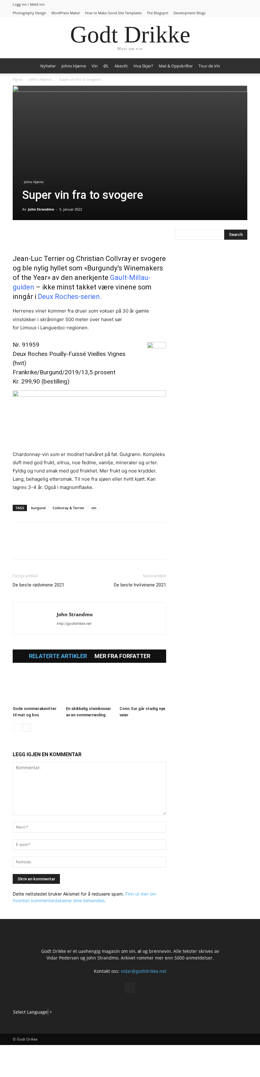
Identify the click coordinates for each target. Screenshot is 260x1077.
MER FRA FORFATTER (122, 656)
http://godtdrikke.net (74, 623)
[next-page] (27, 728)
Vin (95, 66)
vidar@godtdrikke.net (143, 971)
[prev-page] (17, 728)
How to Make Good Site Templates (113, 12)
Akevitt (121, 66)
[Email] (77, 236)
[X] (33, 236)
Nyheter (48, 66)
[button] (239, 66)
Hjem (17, 79)
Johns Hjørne (74, 66)
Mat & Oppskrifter (176, 66)
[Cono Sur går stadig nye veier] (143, 687)
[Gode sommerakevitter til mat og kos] (36, 687)
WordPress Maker (65, 12)
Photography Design (29, 12)
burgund (38, 507)
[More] (92, 236)
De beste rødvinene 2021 (38, 585)
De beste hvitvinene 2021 (140, 585)
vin (93, 507)
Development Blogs (189, 12)
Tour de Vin (209, 66)
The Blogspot (157, 12)
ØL (106, 66)
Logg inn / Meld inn (29, 4)
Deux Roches (58, 297)
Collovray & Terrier (68, 507)
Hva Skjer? (143, 66)
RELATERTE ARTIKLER (58, 656)
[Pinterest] (48, 236)
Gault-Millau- (130, 278)
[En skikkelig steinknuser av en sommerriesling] (89, 687)
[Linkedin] (62, 236)
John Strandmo (41, 209)
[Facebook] (19, 236)
